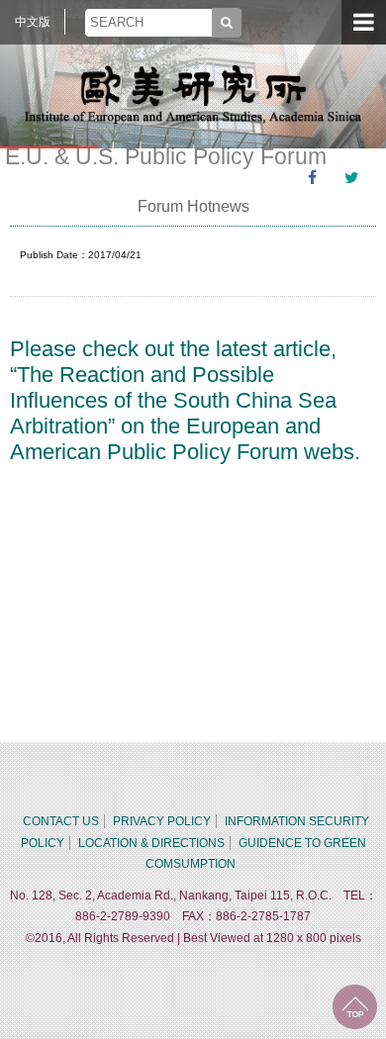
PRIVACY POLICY (162, 821)
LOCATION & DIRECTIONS (151, 843)
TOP (355, 1007)
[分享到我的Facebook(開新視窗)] (312, 178)
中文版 (32, 22)
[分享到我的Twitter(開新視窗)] (351, 178)
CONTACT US (61, 821)
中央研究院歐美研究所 (193, 94)
